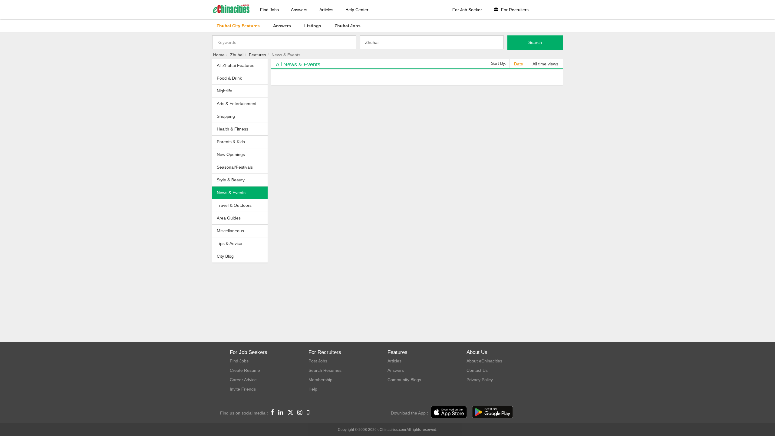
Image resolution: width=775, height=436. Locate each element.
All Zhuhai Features (235, 65)
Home (219, 54)
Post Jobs (317, 360)
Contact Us (477, 370)
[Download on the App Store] (449, 412)
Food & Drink (229, 78)
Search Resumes (324, 370)
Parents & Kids (231, 141)
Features (257, 54)
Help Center (356, 9)
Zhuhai (236, 54)
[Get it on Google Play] (492, 412)
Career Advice (243, 379)
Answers (299, 9)
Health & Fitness (232, 129)
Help (312, 389)
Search (535, 42)
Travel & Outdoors (234, 205)
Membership (320, 379)
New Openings (231, 154)
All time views (545, 63)
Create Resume (245, 370)
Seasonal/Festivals (235, 167)
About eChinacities (484, 360)
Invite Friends (243, 389)
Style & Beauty (231, 179)
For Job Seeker (467, 9)
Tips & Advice (229, 243)
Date (518, 63)
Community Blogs (404, 379)
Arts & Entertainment (236, 103)
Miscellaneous (230, 230)
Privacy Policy (480, 379)
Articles (326, 9)
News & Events (231, 192)
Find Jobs (269, 9)
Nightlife (224, 90)
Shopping (226, 116)
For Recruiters (514, 9)
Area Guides (229, 218)
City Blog (225, 256)
